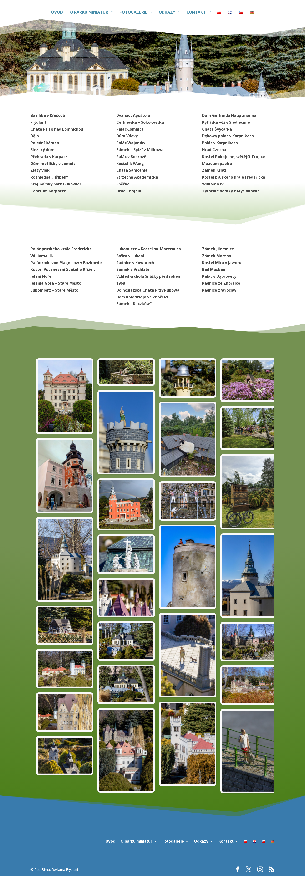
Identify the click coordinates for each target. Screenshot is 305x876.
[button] (251, 380)
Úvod (110, 841)
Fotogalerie (173, 841)
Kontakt (226, 841)
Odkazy (201, 841)
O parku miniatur (136, 841)
